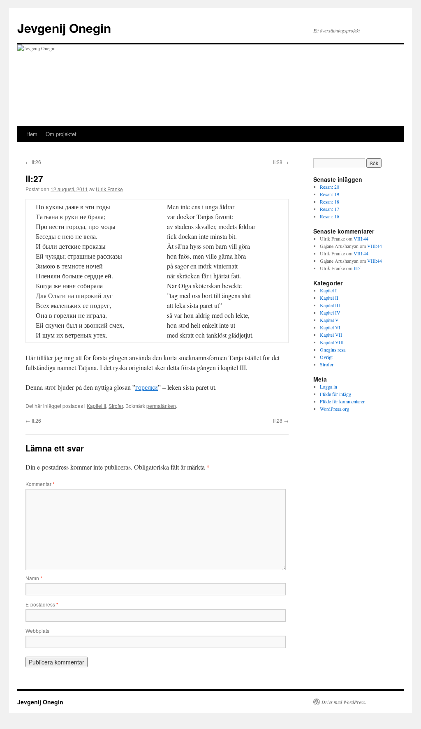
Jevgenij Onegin (64, 28)
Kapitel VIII (332, 342)
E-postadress (41, 604)
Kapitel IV (330, 312)
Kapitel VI (330, 327)
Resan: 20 (329, 186)
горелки (146, 387)
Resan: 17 (329, 209)
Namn (33, 577)
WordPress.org (334, 408)
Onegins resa (332, 349)
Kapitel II (96, 405)
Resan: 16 (329, 216)
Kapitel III (330, 305)
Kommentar (40, 483)
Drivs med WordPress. (344, 702)
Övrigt (326, 357)
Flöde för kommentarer (342, 401)
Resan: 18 (329, 201)
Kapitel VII (331, 334)
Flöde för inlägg (335, 394)
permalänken (161, 405)
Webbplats (37, 630)
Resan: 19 (329, 194)
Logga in (328, 386)
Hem (31, 134)
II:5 (357, 268)
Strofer (116, 405)
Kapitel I (328, 290)
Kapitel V (329, 320)
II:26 (33, 161)
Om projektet (61, 134)
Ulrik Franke (109, 188)
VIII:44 (361, 238)
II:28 (281, 161)
